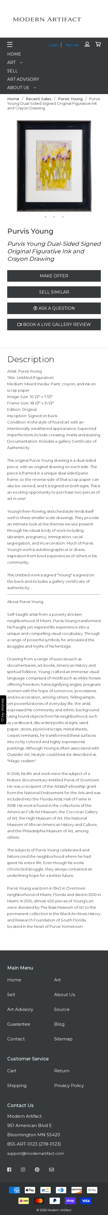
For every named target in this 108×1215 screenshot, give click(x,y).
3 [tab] (41, 210)
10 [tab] (54, 217)
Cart (11, 1070)
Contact (16, 1039)
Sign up (71, 45)
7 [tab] (76, 210)
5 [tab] (58, 210)
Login (53, 45)
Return (61, 1070)
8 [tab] (84, 210)
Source (62, 1009)
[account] (87, 44)
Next (96, 166)
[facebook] (9, 1170)
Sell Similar (54, 292)
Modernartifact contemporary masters (54, 19)
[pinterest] (37, 1170)
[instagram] (23, 1170)
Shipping (16, 1085)
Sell (12, 71)
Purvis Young (70, 98)
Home (14, 54)
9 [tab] (45, 217)
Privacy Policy (69, 1085)
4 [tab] (50, 210)
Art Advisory (23, 79)
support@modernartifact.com (35, 1153)
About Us (18, 88)
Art (11, 63)
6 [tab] (67, 210)
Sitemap (63, 1039)
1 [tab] (24, 210)
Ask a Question (56, 308)
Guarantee (18, 1024)
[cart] (98, 44)
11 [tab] (63, 217)
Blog (59, 1024)
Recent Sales (39, 98)
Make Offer (54, 275)
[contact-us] (51, 1170)
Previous (12, 166)
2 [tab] (32, 210)
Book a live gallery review (56, 324)
